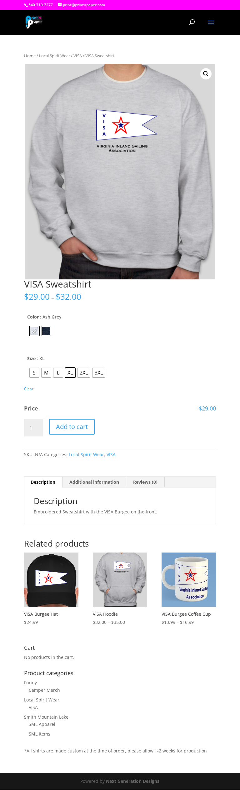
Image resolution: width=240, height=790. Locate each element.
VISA (77, 56)
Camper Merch (44, 690)
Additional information (94, 482)
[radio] (34, 331)
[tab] (43, 482)
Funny (30, 683)
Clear (28, 388)
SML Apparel (42, 724)
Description (43, 482)
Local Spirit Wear (54, 56)
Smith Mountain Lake (46, 717)
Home (30, 56)
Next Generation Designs (132, 781)
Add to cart (72, 426)
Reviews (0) (145, 482)
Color (33, 317)
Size (31, 358)
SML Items (39, 734)
